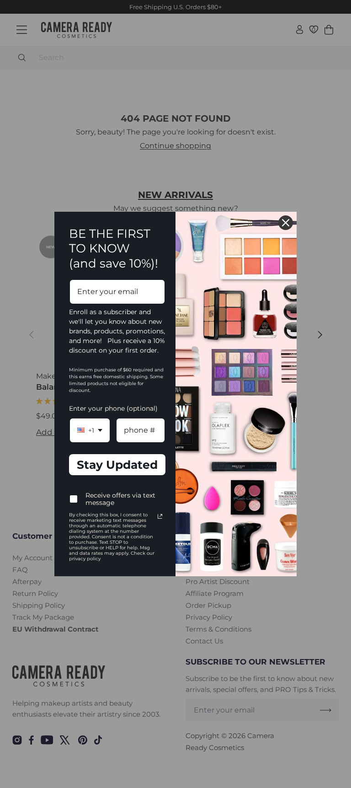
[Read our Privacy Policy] (159, 516)
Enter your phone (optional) (113, 408)
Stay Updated (117, 465)
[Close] (286, 223)
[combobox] (90, 430)
